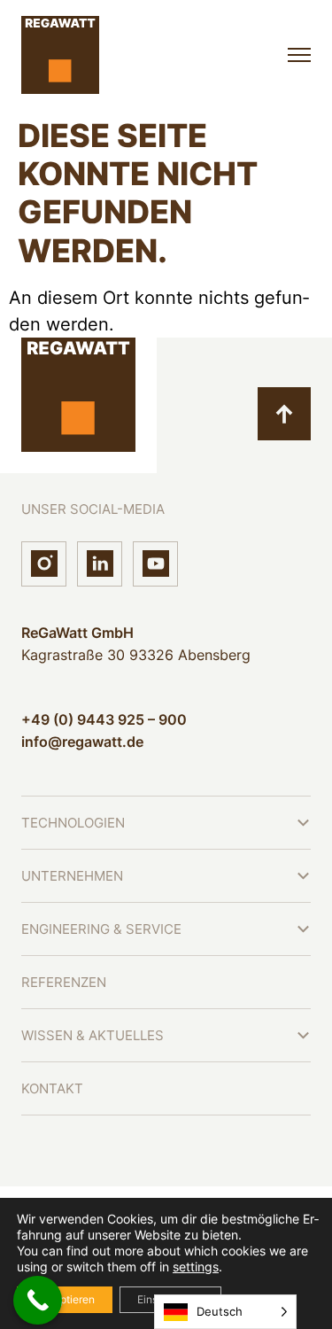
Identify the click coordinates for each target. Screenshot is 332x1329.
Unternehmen (72, 875)
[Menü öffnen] (299, 55)
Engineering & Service (101, 929)
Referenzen (63, 982)
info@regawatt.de (82, 741)
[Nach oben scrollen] (284, 413)
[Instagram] (43, 564)
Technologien (73, 822)
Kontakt (52, 1088)
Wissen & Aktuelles (92, 1035)
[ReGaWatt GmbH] (60, 55)
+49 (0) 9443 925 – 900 (104, 719)
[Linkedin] (99, 564)
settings (196, 1266)
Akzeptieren (65, 1299)
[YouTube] (155, 564)
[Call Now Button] (37, 1300)
